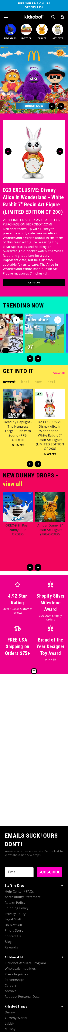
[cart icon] (62, 17)
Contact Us (13, 936)
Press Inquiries (16, 974)
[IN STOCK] (26, 33)
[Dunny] (42, 33)
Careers (10, 985)
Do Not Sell (13, 925)
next (51, 381)
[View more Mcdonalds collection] (34, 79)
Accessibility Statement (23, 897)
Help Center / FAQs (19, 891)
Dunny (10, 1012)
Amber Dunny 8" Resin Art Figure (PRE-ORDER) (50, 529)
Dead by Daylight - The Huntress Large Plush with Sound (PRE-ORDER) (18, 431)
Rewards (11, 947)
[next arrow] (60, 106)
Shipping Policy (16, 908)
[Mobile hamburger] (7, 17)
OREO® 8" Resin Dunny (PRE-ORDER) (17, 529)
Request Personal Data (22, 996)
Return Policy (15, 902)
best (25, 381)
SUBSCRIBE (49, 872)
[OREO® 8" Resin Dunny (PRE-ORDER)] (18, 507)
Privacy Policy (15, 914)
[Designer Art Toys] (57, 33)
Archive (10, 991)
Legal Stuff (13, 919)
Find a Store (14, 930)
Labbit (10, 1023)
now (38, 381)
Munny (10, 1029)
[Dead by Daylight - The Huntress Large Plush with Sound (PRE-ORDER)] (18, 404)
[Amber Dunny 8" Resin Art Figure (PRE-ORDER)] (50, 507)
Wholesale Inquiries (20, 968)
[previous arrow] (52, 106)
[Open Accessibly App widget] (34, 671)
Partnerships (14, 979)
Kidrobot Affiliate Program (25, 963)
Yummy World (16, 1018)
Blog (8, 941)
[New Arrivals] (10, 33)
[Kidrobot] (34, 17)
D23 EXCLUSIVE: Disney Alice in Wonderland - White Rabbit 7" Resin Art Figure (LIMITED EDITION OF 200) (33, 201)
